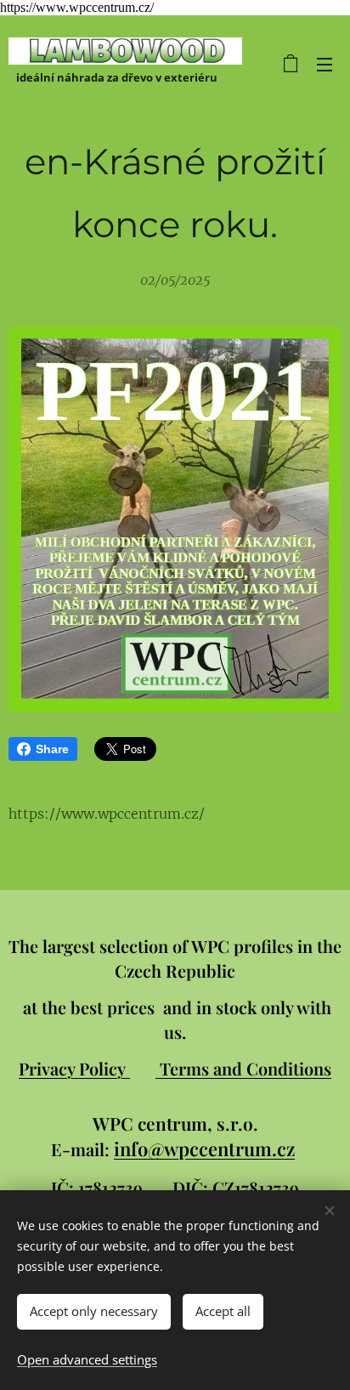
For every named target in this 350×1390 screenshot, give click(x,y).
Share (52, 749)
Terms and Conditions (245, 1068)
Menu (325, 64)
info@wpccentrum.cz (204, 1148)
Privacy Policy (74, 1068)
